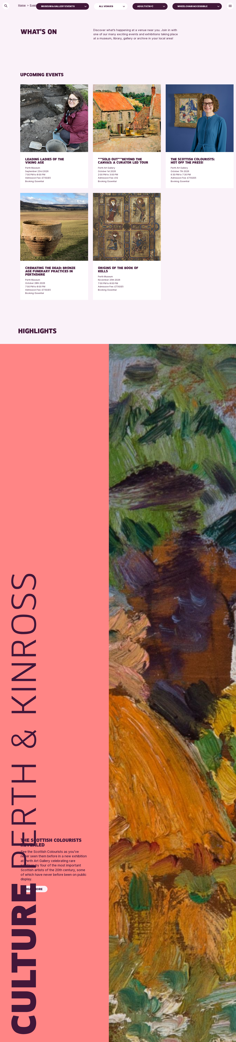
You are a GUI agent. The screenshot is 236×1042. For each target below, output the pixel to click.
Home (22, 5)
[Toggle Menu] (230, 6)
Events (34, 5)
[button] (85, 6)
